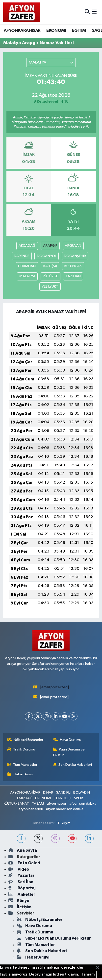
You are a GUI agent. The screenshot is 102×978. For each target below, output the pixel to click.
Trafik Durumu (24, 749)
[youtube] (72, 838)
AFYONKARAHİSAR (22, 30)
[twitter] (38, 838)
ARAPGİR (50, 245)
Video (23, 869)
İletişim (24, 907)
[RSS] (73, 716)
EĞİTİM (79, 30)
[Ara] (87, 12)
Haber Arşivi (23, 774)
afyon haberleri (31, 809)
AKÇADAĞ (27, 245)
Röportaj (26, 888)
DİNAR (48, 792)
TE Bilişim (63, 823)
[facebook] (21, 838)
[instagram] (55, 838)
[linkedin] (89, 838)
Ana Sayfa (27, 850)
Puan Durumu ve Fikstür (69, 752)
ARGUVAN (73, 245)
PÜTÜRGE (50, 276)
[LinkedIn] (55, 716)
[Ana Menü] (94, 12)
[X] (38, 716)
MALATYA (27, 276)
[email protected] (54, 687)
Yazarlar (25, 875)
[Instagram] (47, 716)
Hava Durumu (70, 740)
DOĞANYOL (46, 256)
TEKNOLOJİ (62, 798)
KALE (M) (50, 266)
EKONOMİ (56, 30)
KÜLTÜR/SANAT (16, 803)
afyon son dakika (82, 803)
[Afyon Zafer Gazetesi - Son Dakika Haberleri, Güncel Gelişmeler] (21, 12)
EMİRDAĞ (24, 798)
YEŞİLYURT (50, 286)
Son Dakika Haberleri (75, 764)
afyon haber (56, 803)
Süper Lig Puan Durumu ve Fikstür (58, 938)
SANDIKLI (63, 792)
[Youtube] (64, 716)
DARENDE (21, 256)
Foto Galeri (28, 863)
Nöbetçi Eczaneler (28, 740)
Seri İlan (25, 882)
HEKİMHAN (27, 266)
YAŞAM (38, 803)
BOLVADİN (81, 792)
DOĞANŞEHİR (75, 256)
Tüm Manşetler (25, 764)
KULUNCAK (73, 266)
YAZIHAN (73, 276)
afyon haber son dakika (64, 809)
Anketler (26, 894)
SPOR (78, 798)
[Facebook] (29, 716)
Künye (23, 900)
